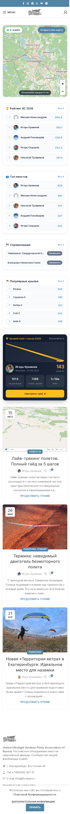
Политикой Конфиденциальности (33, 794)
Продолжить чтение (35, 496)
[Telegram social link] (46, 3)
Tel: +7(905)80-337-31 (20, 772)
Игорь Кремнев (32, 471)
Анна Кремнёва (32, 677)
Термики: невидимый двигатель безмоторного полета (35, 561)
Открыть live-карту (51, 30)
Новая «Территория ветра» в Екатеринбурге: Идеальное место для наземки (35, 664)
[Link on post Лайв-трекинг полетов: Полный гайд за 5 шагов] (35, 429)
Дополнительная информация (31, 801)
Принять (33, 807)
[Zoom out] (62, 91)
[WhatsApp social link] (37, 3)
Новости (35, 451)
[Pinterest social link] (32, 3)
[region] (35, 61)
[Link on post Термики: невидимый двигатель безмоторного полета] (35, 526)
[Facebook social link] (23, 3)
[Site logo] (35, 12)
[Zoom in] (62, 83)
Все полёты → (56, 338)
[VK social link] (41, 3)
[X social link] (27, 3)
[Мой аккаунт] (65, 12)
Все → (61, 108)
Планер (41, 549)
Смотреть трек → (35, 393)
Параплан (30, 549)
